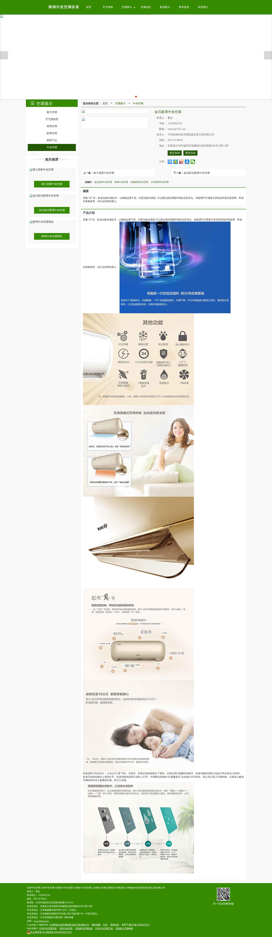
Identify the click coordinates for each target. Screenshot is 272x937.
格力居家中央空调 (103, 173)
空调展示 (120, 103)
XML (105, 924)
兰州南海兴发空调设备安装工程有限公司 (69, 924)
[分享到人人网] (187, 162)
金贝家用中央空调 (103, 181)
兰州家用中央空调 (160, 181)
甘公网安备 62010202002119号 (51, 932)
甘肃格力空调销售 (124, 928)
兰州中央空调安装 (48, 928)
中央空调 (138, 103)
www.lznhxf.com (41, 921)
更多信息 (190, 153)
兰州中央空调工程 (104, 928)
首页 (105, 103)
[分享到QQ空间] (175, 162)
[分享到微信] (193, 162)
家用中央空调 (121, 181)
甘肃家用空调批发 (84, 928)
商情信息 (114, 924)
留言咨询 (174, 153)
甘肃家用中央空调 (139, 181)
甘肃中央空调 (66, 928)
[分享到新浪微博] (181, 162)
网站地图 (96, 924)
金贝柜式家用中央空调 (197, 173)
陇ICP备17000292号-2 (139, 924)
